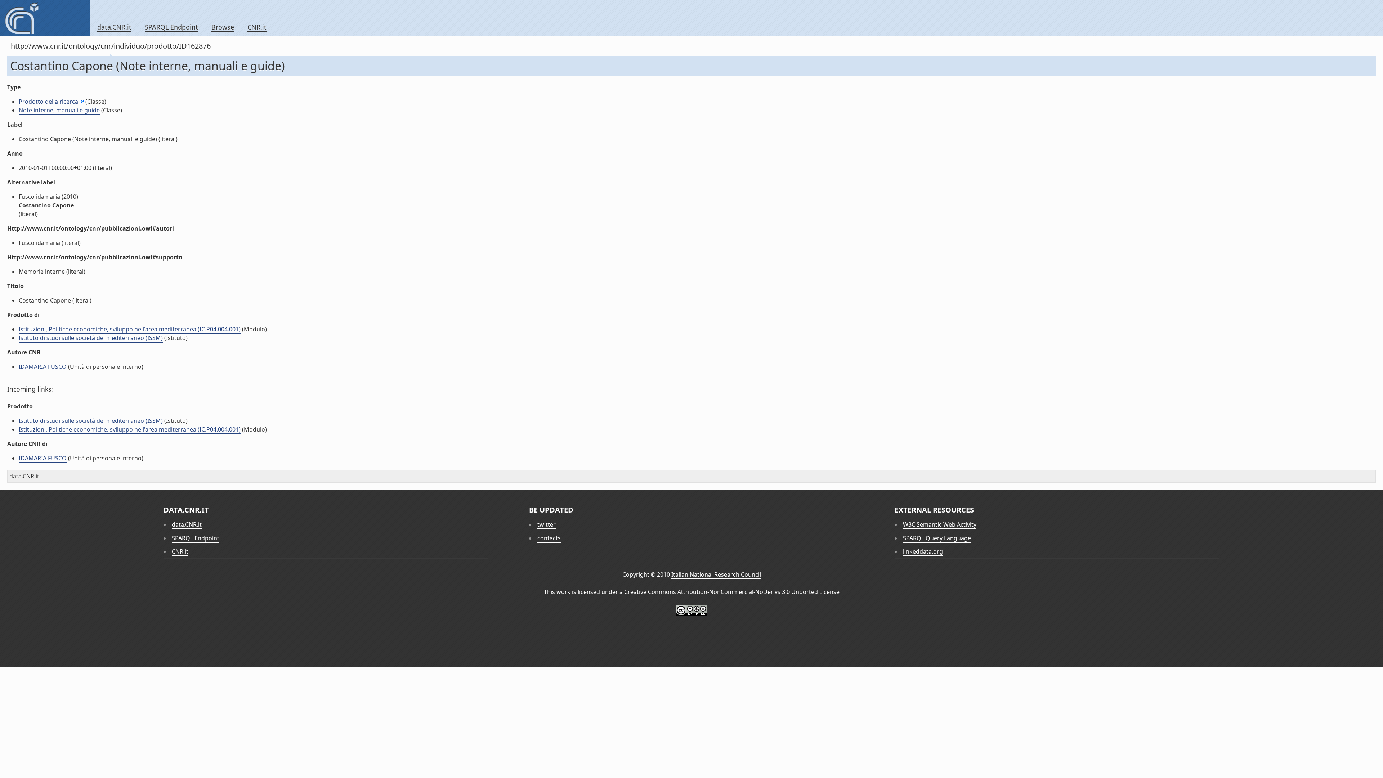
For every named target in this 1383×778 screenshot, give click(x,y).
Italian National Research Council (716, 574)
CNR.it (257, 27)
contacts (549, 538)
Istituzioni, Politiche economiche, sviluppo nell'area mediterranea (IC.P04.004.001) (130, 329)
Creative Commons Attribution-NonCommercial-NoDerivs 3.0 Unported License (732, 592)
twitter (546, 524)
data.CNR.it (114, 27)
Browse (222, 27)
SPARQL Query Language (937, 538)
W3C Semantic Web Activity (939, 524)
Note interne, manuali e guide (59, 110)
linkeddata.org (923, 551)
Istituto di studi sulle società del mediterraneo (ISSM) (91, 338)
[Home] (45, 18)
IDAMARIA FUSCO (43, 367)
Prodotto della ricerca (48, 102)
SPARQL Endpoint (171, 27)
